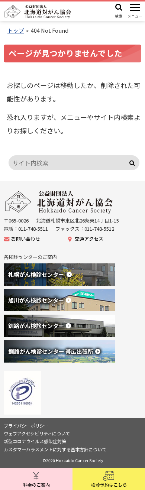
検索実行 (132, 163)
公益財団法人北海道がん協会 (59, 202)
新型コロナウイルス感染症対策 (35, 441)
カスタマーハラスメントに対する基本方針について (55, 449)
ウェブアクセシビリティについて (37, 433)
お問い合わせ (25, 239)
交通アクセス (88, 239)
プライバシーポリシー (26, 425)
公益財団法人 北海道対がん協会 (38, 11)
